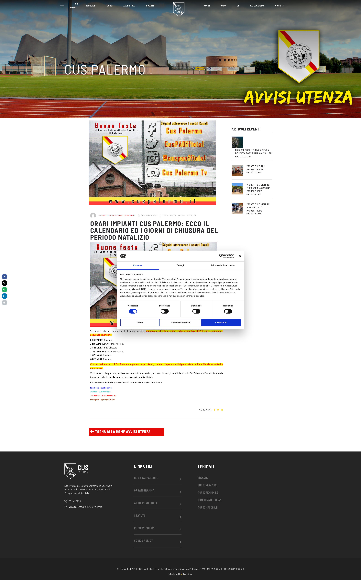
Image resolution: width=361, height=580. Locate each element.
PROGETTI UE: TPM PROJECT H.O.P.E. (255, 168)
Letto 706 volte (188, 215)
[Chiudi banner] (240, 256)
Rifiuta (140, 322)
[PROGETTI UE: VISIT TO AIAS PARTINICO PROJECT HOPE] (237, 208)
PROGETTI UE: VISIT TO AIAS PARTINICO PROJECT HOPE (257, 207)
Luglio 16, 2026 (253, 194)
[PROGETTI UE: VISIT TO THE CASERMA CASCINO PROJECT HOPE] (237, 188)
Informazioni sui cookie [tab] (222, 265)
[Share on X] (4, 283)
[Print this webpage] (4, 302)
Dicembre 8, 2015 (149, 215)
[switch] (165, 311)
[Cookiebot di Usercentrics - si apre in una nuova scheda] (221, 256)
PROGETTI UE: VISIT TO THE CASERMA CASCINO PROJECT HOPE (258, 188)
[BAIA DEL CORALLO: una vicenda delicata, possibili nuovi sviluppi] (237, 142)
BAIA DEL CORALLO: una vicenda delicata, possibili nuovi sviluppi (253, 151)
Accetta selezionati (180, 322)
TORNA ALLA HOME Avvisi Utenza (122, 432)
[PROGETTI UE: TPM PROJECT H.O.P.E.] (237, 170)
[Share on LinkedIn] (4, 296)
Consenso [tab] (138, 265)
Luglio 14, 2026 (253, 213)
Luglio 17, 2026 (253, 172)
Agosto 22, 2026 (243, 156)
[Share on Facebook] (4, 276)
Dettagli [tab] (180, 265)
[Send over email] (4, 289)
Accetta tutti (221, 322)
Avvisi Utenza (169, 215)
